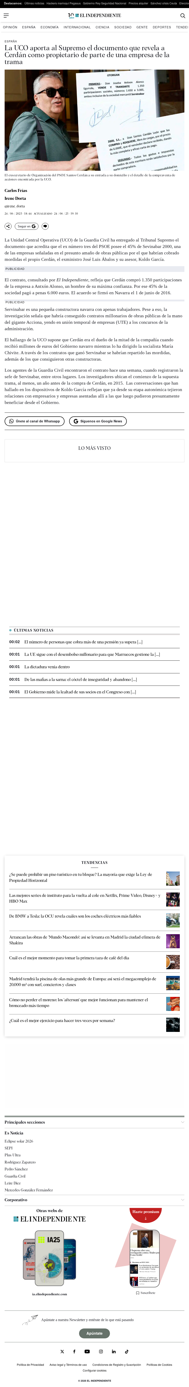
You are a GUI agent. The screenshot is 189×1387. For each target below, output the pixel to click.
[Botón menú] (6, 16)
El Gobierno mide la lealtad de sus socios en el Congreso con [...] (80, 691)
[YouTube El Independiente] (87, 1352)
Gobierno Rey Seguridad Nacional (104, 3)
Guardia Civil (15, 1176)
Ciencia (102, 27)
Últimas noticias (34, 3)
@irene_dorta (15, 206)
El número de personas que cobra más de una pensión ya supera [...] (83, 641)
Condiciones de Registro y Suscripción (116, 1364)
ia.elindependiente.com (49, 1294)
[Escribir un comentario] (45, 226)
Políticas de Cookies (159, 1364)
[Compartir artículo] (8, 226)
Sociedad (123, 27)
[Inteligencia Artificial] (50, 1285)
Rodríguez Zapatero (20, 1162)
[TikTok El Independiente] (127, 1352)
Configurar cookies (94, 1370)
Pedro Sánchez (16, 1169)
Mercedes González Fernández (29, 1190)
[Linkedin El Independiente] (114, 1352)
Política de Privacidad (30, 1364)
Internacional (77, 27)
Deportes (162, 27)
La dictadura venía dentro (47, 666)
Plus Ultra (13, 1155)
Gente (142, 27)
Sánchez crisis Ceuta (164, 3)
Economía (50, 27)
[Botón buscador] (182, 15)
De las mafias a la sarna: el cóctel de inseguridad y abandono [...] (80, 679)
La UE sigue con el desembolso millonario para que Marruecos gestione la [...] (92, 654)
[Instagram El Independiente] (101, 1352)
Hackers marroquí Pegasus (64, 3)
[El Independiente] (94, 15)
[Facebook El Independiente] (74, 1352)
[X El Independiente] (62, 1352)
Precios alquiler (138, 3)
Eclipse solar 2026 (19, 1141)
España (29, 27)
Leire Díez (13, 1183)
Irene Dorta (15, 198)
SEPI (8, 1148)
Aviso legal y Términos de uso (68, 1364)
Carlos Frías (16, 190)
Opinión (10, 27)
